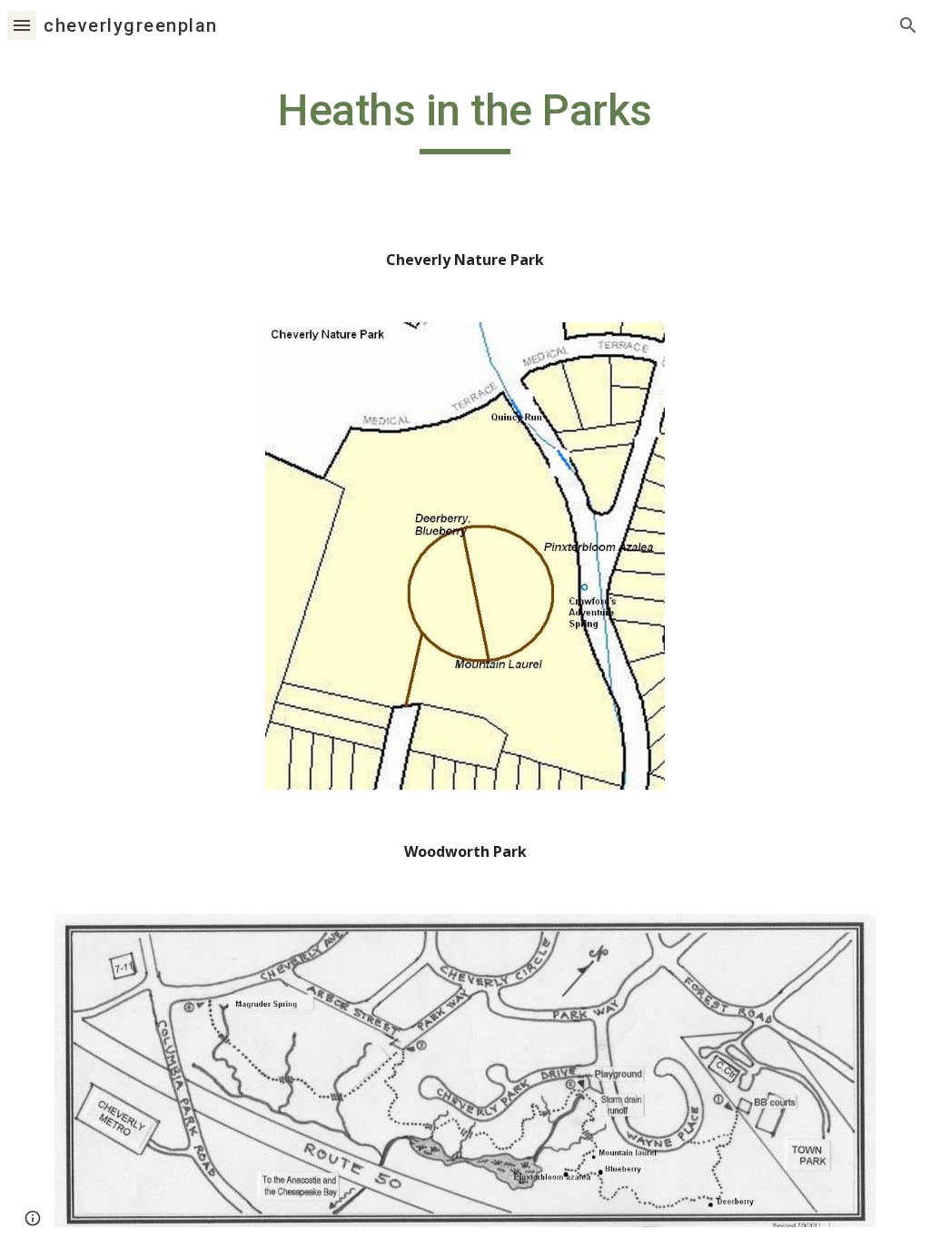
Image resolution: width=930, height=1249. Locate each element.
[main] (465, 119)
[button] (22, 25)
